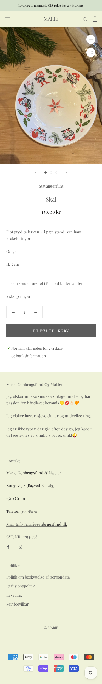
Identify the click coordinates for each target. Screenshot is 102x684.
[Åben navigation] (7, 19)
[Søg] (85, 19)
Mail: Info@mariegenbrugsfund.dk (36, 524)
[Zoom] (90, 39)
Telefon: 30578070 (21, 511)
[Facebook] (8, 546)
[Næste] (66, 172)
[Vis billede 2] (51, 172)
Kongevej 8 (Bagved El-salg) (30, 485)
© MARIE (51, 627)
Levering (14, 595)
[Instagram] (20, 546)
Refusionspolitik (20, 586)
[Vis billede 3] (56, 172)
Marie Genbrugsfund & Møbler (33, 472)
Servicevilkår (17, 604)
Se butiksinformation (28, 355)
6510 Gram (15, 498)
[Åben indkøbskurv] (95, 19)
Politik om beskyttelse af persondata (38, 577)
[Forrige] (36, 172)
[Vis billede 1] (45, 172)
